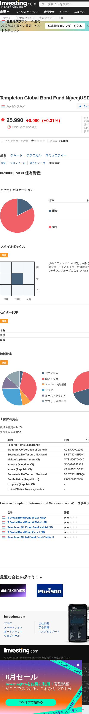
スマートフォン (13, 627)
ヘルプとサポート (49, 631)
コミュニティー (56, 155)
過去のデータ (37, 162)
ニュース (79, 11)
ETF (61, 18)
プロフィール (17, 162)
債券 (4, 255)
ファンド (8, 18)
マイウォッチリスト (27, 11)
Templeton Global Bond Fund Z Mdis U (31, 537)
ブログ (8, 623)
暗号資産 (49, 11)
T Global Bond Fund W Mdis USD (27, 522)
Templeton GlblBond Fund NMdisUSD (30, 527)
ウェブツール (12, 635)
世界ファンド (27, 18)
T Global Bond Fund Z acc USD (26, 532)
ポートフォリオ (13, 631)
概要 (3, 162)
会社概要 (44, 623)
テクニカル (33, 155)
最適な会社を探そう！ (19, 577)
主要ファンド (47, 18)
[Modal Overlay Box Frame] (41, 687)
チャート (64, 11)
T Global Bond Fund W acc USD (27, 517)
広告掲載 (44, 627)
